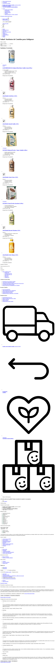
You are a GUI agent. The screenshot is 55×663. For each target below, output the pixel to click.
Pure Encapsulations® (6, 289)
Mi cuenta (4, 542)
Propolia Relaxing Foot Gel (7, 297)
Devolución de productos (7, 540)
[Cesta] (29, 27)
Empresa (4, 580)
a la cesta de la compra (6, 3)
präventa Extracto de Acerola (7, 292)
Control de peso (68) (8, 273)
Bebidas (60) (7, 272)
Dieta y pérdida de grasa (7, 271)
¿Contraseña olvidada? (6, 551)
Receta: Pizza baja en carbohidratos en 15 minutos (11, 285)
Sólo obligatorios (7, 595)
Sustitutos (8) (7, 277)
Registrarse (4, 550)
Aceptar (2, 595)
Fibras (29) (6, 276)
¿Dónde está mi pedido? (9, 9)
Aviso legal (4, 573)
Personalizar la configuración (15, 595)
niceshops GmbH (8, 572)
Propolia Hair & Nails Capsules (8, 301)
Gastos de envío (7, 11)
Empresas (4, 545)
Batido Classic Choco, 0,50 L (10, 177)
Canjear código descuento (7, 553)
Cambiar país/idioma (12, 570)
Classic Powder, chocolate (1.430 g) (13, 203)
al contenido (5, 2)
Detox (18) (6, 275)
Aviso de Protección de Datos (29, 593)
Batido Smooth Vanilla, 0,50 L (11, 123)
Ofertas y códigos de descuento (8, 543)
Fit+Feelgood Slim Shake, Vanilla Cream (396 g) (17, 68)
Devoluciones (7, 10)
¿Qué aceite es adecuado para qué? (8, 282)
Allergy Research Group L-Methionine (9, 290)
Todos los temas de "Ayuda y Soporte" (11, 14)
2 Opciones (4, 201)
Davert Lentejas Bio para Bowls (8, 291)
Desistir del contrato (3, 583)
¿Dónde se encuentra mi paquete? (8, 552)
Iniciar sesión (5, 549)
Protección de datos (6, 574)
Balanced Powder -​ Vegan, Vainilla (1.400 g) (15, 150)
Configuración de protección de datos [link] (9, 577)
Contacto (6, 13)
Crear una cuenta (5, 23)
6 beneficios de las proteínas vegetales (9, 281)
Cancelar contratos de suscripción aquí (9, 578)
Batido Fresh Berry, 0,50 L (10, 95)
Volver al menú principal (7, 1)
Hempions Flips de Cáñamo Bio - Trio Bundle (10, 293)
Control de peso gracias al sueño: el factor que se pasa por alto (13, 283)
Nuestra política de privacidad (5, 597)
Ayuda (4, 8)
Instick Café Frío (5, 300)
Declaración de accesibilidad (7, 576)
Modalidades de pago (6, 541)
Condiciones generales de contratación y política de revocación (13, 575)
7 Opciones (4, 148)
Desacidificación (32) (8, 274)
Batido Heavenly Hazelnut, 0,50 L (11, 230)
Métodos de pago (8, 12)
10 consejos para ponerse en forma (8, 284)
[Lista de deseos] (3, 25)
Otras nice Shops (5, 581)
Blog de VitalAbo (6, 556)
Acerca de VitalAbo (6, 562)
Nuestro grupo (5, 563)
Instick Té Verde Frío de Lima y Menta (9, 298)
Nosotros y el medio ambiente (8, 557)
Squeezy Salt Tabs (6, 299)
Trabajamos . (10, 6)
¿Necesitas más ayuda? (6, 544)
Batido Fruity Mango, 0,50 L (10, 254)
